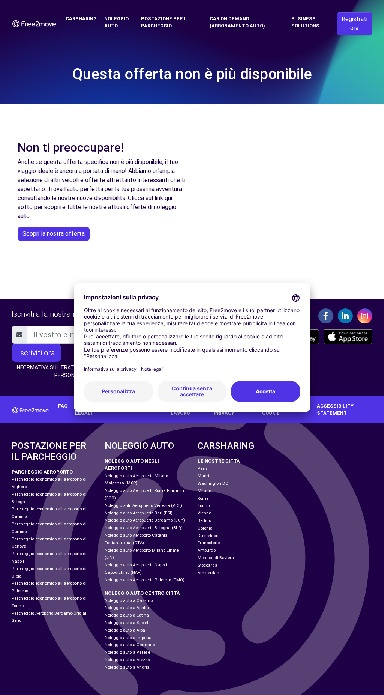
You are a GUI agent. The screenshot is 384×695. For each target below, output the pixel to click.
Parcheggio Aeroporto (42, 472)
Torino (204, 505)
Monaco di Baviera (216, 557)
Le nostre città (219, 461)
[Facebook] (325, 315)
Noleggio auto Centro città (142, 593)
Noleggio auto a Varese (127, 652)
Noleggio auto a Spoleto (127, 622)
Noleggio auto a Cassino (129, 600)
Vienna (205, 513)
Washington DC (213, 483)
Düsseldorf (208, 535)
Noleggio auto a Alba (125, 630)
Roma (203, 498)
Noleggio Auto (116, 22)
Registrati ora (355, 23)
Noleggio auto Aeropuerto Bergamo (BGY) (145, 520)
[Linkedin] (345, 315)
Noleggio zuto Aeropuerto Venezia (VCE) (143, 505)
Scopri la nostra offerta (53, 233)
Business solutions (305, 22)
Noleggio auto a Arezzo (127, 659)
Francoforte (209, 542)
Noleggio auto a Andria (127, 667)
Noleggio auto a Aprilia (127, 607)
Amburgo (207, 550)
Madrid (205, 476)
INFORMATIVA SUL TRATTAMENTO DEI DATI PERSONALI (68, 371)
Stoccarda (208, 565)
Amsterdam (209, 572)
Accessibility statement (335, 409)
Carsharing (81, 18)
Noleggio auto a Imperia (128, 637)
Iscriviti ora (36, 352)
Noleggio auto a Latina (127, 615)
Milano (204, 491)
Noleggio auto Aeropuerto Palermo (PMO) (144, 580)
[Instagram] (364, 315)
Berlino (204, 520)
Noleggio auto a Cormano (130, 644)
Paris (203, 468)
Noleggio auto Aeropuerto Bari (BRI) (138, 513)
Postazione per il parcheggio (164, 22)
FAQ (63, 406)
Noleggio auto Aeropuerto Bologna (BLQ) (144, 527)
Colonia (205, 528)
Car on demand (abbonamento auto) (237, 22)
